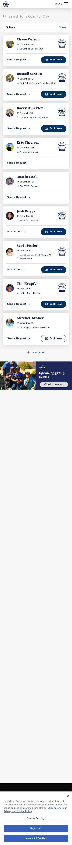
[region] (36, 818)
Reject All (35, 828)
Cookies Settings (36, 818)
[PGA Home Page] (6, 4)
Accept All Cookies (35, 838)
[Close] (68, 796)
